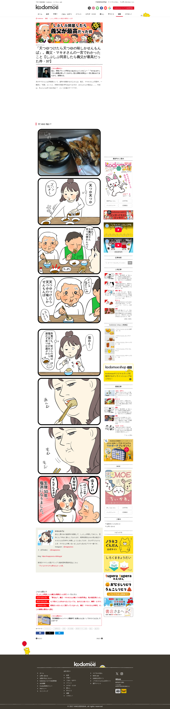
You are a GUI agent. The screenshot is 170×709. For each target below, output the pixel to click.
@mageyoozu (68, 547)
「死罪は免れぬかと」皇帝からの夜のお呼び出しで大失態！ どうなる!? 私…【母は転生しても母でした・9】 (123, 286)
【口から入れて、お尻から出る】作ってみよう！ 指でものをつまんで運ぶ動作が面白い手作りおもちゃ (123, 403)
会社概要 (42, 683)
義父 (91, 628)
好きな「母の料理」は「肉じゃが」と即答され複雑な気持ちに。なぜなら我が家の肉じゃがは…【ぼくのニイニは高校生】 (123, 278)
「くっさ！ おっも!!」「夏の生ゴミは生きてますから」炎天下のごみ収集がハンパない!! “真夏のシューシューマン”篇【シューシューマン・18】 (123, 295)
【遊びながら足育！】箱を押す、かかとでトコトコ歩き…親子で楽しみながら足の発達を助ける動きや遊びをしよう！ (123, 430)
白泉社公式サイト (98, 678)
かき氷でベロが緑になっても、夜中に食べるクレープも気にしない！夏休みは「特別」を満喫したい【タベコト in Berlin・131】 (123, 420)
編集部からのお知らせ (113, 524)
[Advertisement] (69, 106)
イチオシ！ (128, 14)
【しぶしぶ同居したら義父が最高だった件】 (51, 594)
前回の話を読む (42, 601)
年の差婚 (70, 628)
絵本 (47, 14)
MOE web (96, 676)
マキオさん (47, 628)
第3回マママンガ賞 (81, 628)
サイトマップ (44, 691)
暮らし (102, 14)
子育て (55, 14)
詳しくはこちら (111, 507)
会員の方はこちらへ (46, 678)
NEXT (40, 638)
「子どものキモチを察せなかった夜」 (51, 566)
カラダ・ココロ (90, 14)
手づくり (111, 14)
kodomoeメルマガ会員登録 (123, 8)
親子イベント (97, 683)
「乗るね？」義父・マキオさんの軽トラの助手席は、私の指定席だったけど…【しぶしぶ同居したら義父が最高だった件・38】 (76, 597)
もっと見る (129, 435)
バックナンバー (111, 205)
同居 (64, 628)
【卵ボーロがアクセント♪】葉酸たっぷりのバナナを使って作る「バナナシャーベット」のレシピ (123, 395)
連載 (119, 14)
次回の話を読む (42, 597)
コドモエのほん (113, 2)
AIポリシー (43, 688)
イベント (79, 14)
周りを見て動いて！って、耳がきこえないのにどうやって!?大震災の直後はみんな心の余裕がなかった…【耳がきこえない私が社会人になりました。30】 (123, 313)
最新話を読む (42, 605)
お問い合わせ (111, 526)
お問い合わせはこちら (127, 2)
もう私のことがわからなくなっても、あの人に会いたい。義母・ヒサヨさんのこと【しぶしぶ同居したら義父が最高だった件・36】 (76, 601)
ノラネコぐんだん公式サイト (102, 681)
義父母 (97, 628)
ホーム (40, 14)
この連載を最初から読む (44, 609)
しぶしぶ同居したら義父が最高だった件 (61, 18)
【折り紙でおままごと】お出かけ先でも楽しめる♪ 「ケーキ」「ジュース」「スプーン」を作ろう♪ (123, 304)
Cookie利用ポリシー (46, 686)
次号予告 (125, 201)
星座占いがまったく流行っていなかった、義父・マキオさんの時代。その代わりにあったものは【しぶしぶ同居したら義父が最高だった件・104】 (76, 605)
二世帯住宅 (57, 628)
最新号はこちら (111, 201)
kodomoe (40, 18)
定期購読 (125, 205)
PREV (99, 638)
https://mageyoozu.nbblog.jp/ (52, 556)
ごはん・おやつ (66, 14)
